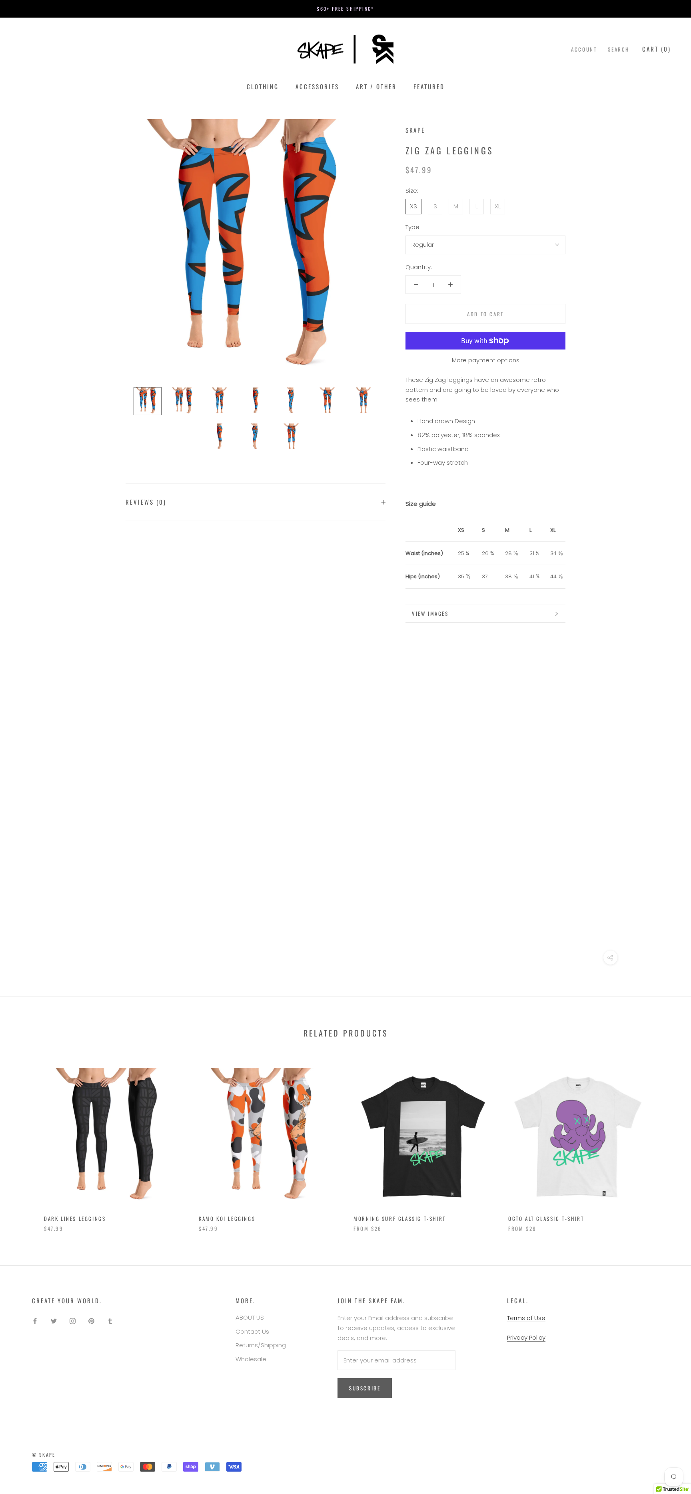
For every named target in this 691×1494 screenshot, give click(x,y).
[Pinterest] (91, 1321)
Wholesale (251, 1359)
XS (413, 206)
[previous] (25, 1141)
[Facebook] (35, 1321)
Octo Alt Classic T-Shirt (546, 1218)
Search (618, 49)
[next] (666, 1141)
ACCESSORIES (317, 86)
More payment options (485, 360)
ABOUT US (250, 1317)
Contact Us (252, 1331)
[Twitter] (54, 1321)
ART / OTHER (376, 86)
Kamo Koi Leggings (227, 1218)
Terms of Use (526, 1318)
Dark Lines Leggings (75, 1218)
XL (498, 206)
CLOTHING (263, 86)
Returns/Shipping (261, 1345)
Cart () (656, 48)
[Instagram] (73, 1321)
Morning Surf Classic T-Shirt (399, 1218)
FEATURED (429, 86)
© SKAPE (44, 1454)
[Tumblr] (110, 1321)
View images (430, 613)
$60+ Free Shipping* (345, 8)
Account (584, 49)
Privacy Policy (526, 1337)
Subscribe (364, 1388)
